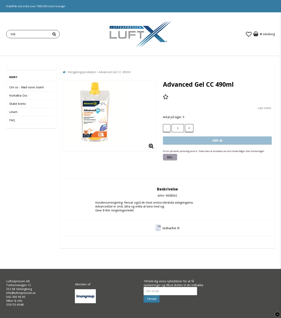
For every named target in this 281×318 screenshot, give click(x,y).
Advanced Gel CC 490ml (114, 72)
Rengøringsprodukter (82, 72)
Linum (13, 112)
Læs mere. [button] (265, 108)
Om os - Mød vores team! (26, 87)
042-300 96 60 (15, 297)
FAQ (12, 120)
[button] (249, 34)
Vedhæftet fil (170, 228)
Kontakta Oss (18, 95)
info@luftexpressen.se (21, 293)
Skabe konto (17, 104)
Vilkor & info (14, 301)
